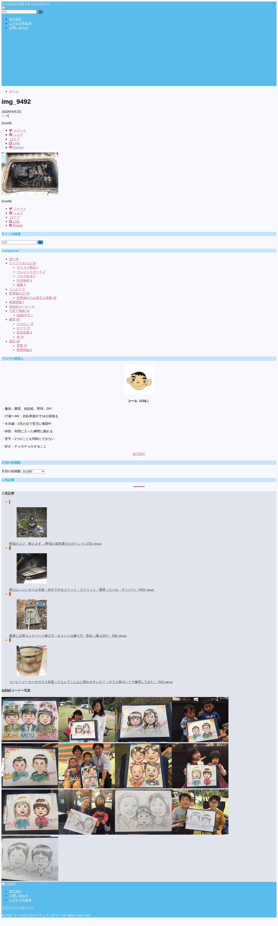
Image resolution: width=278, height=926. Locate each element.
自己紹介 (15, 19)
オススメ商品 (27, 267)
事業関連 (16, 302)
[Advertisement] (139, 59)
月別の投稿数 (11, 471)
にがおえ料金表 (20, 23)
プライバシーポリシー (18, 907)
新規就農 (24, 332)
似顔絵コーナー (21, 306)
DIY (14, 259)
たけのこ (25, 324)
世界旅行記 (19, 293)
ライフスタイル (22, 263)
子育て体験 (19, 311)
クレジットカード (31, 272)
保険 (21, 285)
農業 (14, 319)
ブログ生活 (26, 276)
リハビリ (17, 289)
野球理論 (24, 350)
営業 (22, 345)
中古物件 (24, 280)
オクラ (23, 328)
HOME (10, 884)
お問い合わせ (18, 28)
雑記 (14, 341)
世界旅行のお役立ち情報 (36, 298)
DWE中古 (25, 315)
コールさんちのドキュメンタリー (26, 3)
